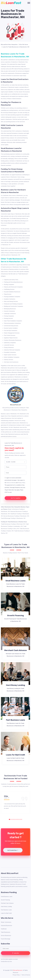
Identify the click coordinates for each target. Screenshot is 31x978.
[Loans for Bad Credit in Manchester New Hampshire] (15, 743)
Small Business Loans (16, 581)
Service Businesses (6, 935)
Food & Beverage (5, 939)
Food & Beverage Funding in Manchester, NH (13, 518)
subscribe (16, 953)
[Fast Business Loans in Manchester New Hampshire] (15, 708)
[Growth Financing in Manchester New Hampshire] (15, 604)
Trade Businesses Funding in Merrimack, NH (13, 524)
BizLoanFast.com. (17, 970)
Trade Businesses (5, 932)
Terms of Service (11, 482)
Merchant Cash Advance (15, 650)
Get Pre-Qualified (15, 498)
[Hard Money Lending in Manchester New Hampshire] (15, 673)
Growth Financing (15, 615)
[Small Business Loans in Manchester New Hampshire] (15, 569)
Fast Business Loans (15, 720)
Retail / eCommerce (6, 922)
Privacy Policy (21, 482)
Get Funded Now (12, 850)
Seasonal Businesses (6, 925)
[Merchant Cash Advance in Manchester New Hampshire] (15, 638)
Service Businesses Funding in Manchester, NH (16, 516)
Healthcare (4, 929)
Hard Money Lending (15, 685)
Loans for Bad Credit (15, 755)
